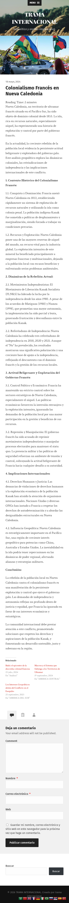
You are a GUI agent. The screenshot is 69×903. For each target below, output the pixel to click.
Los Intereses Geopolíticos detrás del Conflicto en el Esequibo (18, 688)
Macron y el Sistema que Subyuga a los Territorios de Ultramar (47, 669)
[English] (29, 898)
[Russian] (51, 898)
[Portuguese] (47, 898)
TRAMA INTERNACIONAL (34, 18)
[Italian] (42, 898)
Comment (11, 741)
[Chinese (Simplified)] (25, 898)
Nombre (12, 778)
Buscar (10, 865)
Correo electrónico (18, 793)
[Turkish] (64, 898)
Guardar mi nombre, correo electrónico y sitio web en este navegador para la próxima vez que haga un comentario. (33, 829)
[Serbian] (55, 898)
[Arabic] (21, 898)
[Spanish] (60, 898)
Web (8, 809)
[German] (38, 898)
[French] (34, 898)
